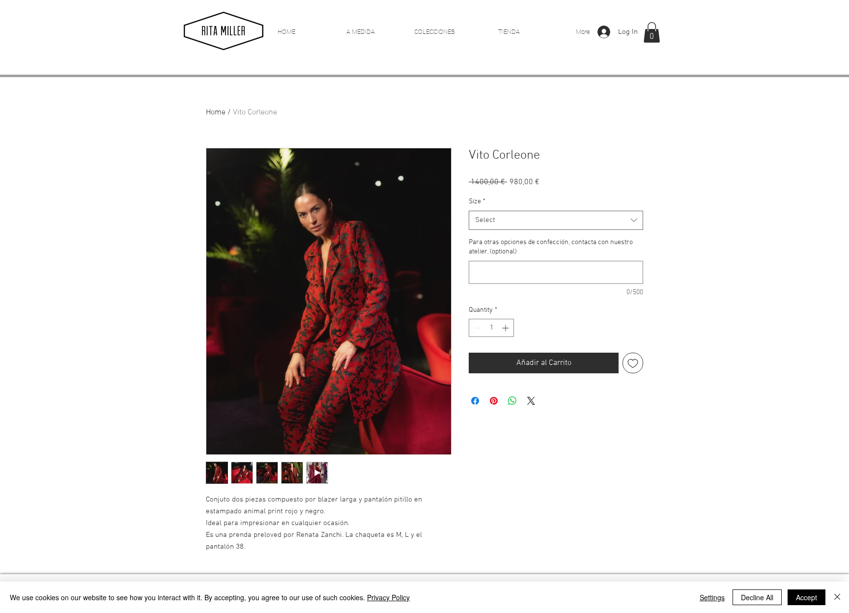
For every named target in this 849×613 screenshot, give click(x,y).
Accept (806, 597)
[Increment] (506, 327)
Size (477, 201)
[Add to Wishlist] (633, 363)
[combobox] (556, 220)
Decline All (757, 597)
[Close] (837, 597)
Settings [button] (712, 597)
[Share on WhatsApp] (512, 401)
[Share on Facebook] (475, 401)
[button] (651, 32)
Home (216, 112)
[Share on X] (531, 401)
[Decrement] (476, 327)
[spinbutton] (491, 327)
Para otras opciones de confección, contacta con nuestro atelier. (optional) (551, 247)
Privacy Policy (388, 597)
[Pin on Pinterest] (494, 401)
